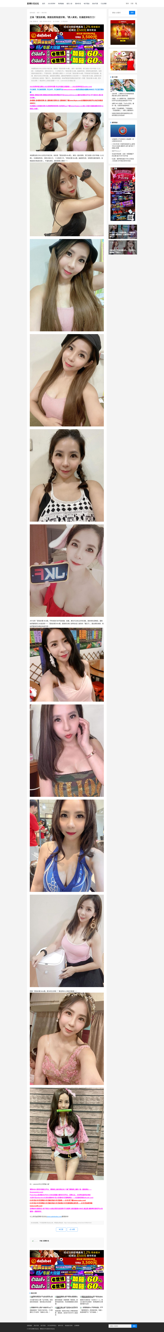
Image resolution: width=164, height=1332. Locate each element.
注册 (131, 3)
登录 (127, 3)
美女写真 (95, 3)
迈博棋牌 (76, 1325)
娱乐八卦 (69, 3)
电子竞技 (86, 3)
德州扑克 (78, 3)
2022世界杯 (51, 3)
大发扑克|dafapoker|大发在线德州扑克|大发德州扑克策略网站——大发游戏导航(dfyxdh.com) (61, 1197)
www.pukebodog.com (54, 1216)
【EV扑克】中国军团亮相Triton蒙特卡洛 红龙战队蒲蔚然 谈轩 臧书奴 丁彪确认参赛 (123, 146)
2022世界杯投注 (51, 1325)
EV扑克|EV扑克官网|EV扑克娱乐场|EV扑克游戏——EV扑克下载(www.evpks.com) (58, 1200)
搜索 (132, 12)
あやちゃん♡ (117, 151)
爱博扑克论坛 (33, 3)
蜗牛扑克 (60, 1325)
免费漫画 (61, 3)
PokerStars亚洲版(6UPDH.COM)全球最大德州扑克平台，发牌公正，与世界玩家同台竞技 (60, 1195)
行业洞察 (103, 3)
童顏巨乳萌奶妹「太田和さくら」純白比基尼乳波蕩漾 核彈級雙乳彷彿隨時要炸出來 (91, 1302)
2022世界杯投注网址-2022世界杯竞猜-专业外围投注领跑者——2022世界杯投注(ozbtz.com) (61, 86)
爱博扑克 (35, 21)
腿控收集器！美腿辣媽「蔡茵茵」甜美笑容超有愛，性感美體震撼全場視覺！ (66, 1302)
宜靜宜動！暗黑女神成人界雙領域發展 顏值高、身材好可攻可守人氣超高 (66, 1313)
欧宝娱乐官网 (68, 1325)
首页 (43, 3)
